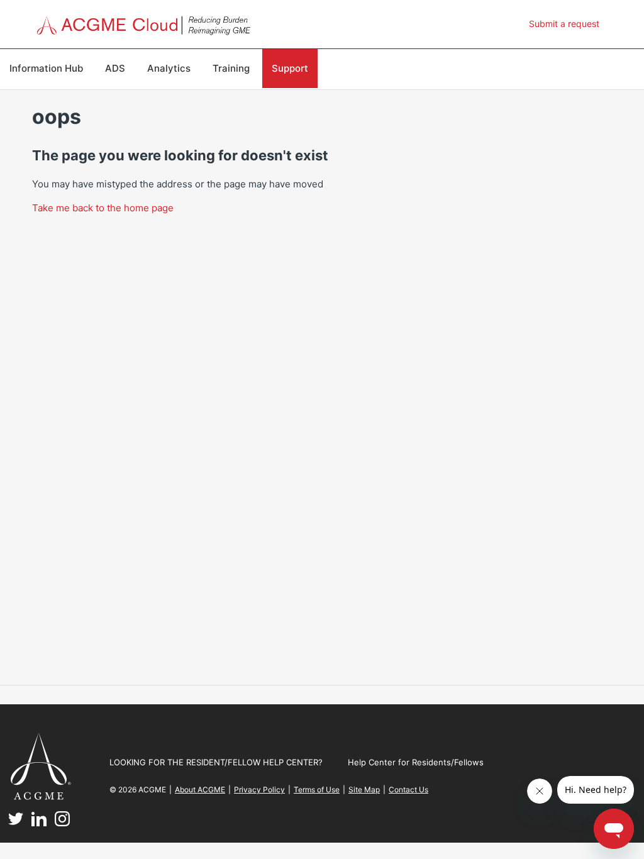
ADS (115, 68)
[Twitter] (15, 823)
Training (231, 68)
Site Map (364, 789)
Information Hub (46, 68)
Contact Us (408, 789)
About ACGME (200, 789)
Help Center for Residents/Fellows (416, 762)
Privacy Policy (259, 789)
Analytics (169, 68)
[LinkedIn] (39, 823)
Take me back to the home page (103, 208)
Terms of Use (317, 789)
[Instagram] (62, 823)
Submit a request (564, 23)
